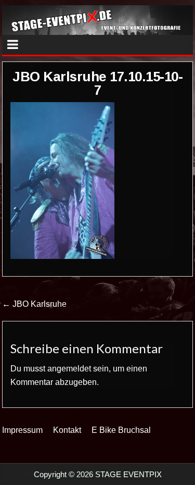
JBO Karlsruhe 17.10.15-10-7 (97, 83)
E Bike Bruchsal (121, 430)
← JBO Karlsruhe (34, 304)
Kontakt (67, 430)
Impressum (22, 430)
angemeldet (69, 368)
